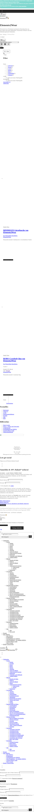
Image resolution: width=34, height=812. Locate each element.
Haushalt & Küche (14, 605)
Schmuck (11, 574)
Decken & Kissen (13, 601)
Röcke (11, 547)
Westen (11, 549)
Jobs (4, 417)
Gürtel (11, 582)
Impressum (6, 410)
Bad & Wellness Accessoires (16, 599)
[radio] (11, 396)
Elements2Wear (7, 237)
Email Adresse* (4, 480)
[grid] (1, 44)
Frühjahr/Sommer (13, 623)
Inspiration (9, 622)
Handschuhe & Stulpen (15, 580)
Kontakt (5, 415)
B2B (4, 418)
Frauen (8, 542)
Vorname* (2, 483)
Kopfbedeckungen (14, 577)
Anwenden (6, 82)
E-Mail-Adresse (4, 789)
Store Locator (6, 425)
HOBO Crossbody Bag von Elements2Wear (14, 360)
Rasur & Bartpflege (14, 592)
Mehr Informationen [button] (5, 500)
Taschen (11, 573)
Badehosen (12, 570)
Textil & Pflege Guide (8, 430)
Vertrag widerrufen (17, 528)
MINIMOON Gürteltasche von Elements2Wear (15, 231)
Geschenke (9, 609)
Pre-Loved (12, 631)
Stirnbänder (12, 578)
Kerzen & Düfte (13, 603)
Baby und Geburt (13, 620)
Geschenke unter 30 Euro (15, 619)
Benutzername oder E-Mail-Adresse (9, 772)
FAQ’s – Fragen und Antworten (11, 426)
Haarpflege (12, 589)
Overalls (11, 544)
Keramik (11, 602)
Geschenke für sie (13, 612)
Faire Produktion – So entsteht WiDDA (16, 640)
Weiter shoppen (4, 525)
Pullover (11, 561)
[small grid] (5, 44)
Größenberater (6, 428)
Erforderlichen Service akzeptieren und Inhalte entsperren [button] (14, 503)
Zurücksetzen (9, 403)
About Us (5, 411)
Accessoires (9, 571)
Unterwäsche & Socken (15, 553)
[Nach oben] (1, 530)
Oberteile (11, 550)
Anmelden (3, 781)
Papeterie (11, 608)
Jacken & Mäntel (13, 552)
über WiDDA (6, 634)
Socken (14, 568)
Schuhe (11, 584)
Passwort (2, 775)
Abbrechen (6, 83)
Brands (5, 633)
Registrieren (14, 784)
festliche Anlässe (13, 627)
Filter (4, 40)
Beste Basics (12, 624)
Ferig (2, 47)
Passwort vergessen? (17, 778)
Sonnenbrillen (12, 575)
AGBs (4, 413)
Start (1, 34)
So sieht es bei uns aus (5, 5)
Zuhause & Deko (10, 598)
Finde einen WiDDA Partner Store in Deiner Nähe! (16, 1)
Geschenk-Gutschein (14, 610)
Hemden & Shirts (13, 560)
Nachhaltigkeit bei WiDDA (10, 429)
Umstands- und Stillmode (15, 556)
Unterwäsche (16, 567)
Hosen (11, 546)
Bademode (12, 554)
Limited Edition (13, 557)
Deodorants (12, 591)
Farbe (4, 400)
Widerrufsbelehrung (8, 432)
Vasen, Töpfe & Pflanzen (15, 606)
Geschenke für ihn (14, 613)
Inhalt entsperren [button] (4, 502)
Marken (4, 34)
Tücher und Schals (14, 581)
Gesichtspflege (13, 587)
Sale (7, 629)
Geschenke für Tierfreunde (16, 617)
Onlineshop (6, 540)
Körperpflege (12, 588)
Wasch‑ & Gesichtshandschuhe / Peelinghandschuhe (17, 596)
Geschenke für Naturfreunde (16, 616)
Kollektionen (9, 637)
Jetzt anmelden (22, 6)
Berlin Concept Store (8, 644)
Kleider (11, 543)
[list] (8, 44)
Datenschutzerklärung (8, 414)
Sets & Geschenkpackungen (16, 594)
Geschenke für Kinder (15, 615)
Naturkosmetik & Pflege (12, 585)
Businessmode (13, 626)
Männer (8, 559)
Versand (8, 370)
